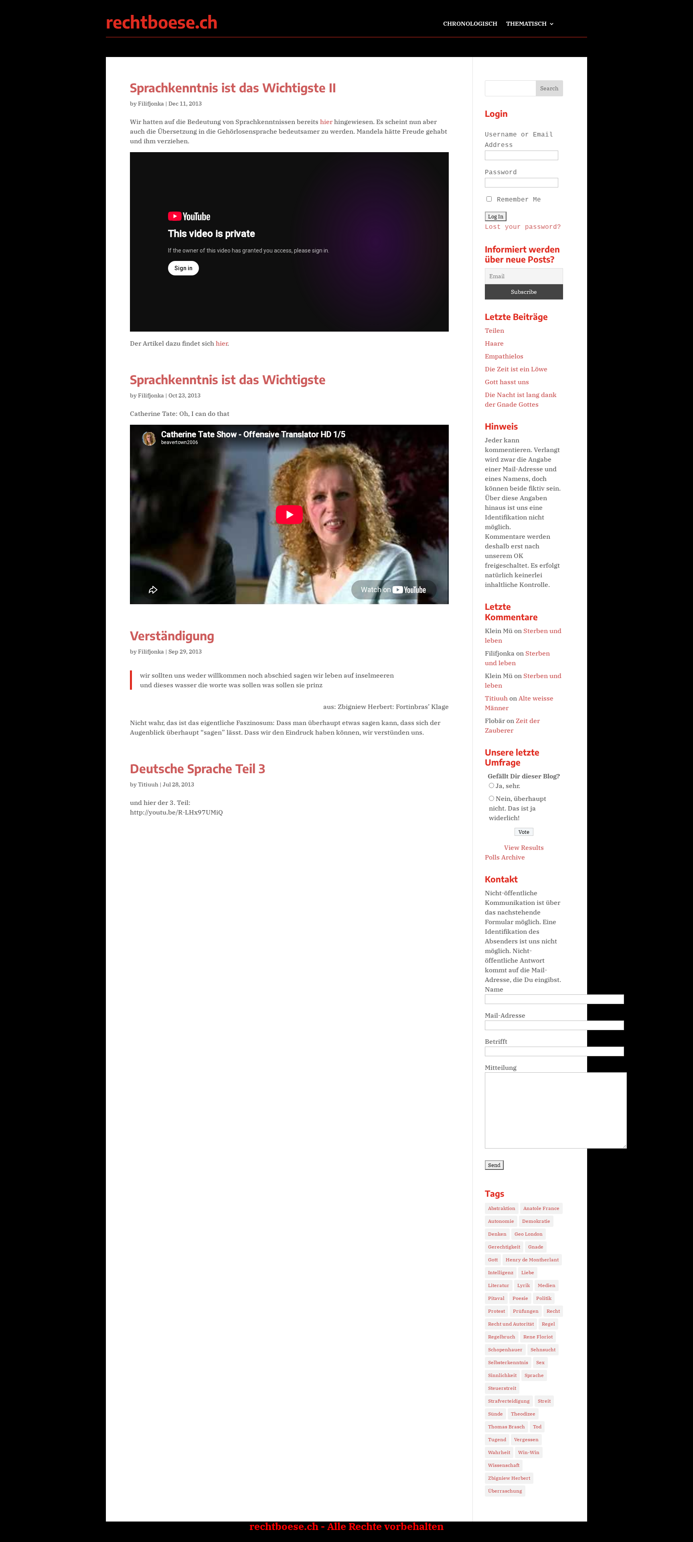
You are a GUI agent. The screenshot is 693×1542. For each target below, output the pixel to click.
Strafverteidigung (509, 1401)
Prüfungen (526, 1311)
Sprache (534, 1375)
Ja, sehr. (508, 786)
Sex (540, 1362)
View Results (524, 847)
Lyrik (523, 1285)
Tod (537, 1427)
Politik (543, 1298)
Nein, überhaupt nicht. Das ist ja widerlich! (517, 808)
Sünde (495, 1414)
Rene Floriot (538, 1337)
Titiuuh (148, 784)
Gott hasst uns (507, 382)
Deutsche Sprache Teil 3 (197, 768)
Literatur (498, 1285)
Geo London (529, 1234)
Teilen (494, 330)
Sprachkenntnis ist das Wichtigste (228, 379)
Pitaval (496, 1298)
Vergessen (526, 1439)
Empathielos (504, 356)
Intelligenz (500, 1272)
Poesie (520, 1298)
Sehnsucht (543, 1349)
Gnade (535, 1247)
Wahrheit (499, 1452)
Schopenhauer (505, 1349)
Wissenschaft (503, 1465)
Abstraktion (501, 1208)
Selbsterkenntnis (508, 1362)
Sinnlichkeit (502, 1375)
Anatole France (541, 1208)
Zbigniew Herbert (509, 1478)
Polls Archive (505, 857)
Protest (496, 1311)
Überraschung (505, 1491)
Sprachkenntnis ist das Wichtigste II (233, 87)
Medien (546, 1285)
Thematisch (526, 24)
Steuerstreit (502, 1388)
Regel (548, 1324)
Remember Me (517, 200)
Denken (497, 1234)
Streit (544, 1401)
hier (326, 122)
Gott (493, 1260)
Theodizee (523, 1414)
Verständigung (172, 635)
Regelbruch (501, 1337)
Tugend (497, 1439)
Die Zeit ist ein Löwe (516, 369)
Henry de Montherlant (532, 1260)
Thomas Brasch (506, 1427)
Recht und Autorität (511, 1324)
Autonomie (501, 1221)
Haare (494, 343)
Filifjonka (151, 103)
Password (501, 172)
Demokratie (536, 1221)
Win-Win (528, 1452)
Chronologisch (470, 24)
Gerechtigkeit (504, 1247)
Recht (553, 1311)
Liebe (527, 1272)
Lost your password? (523, 227)
